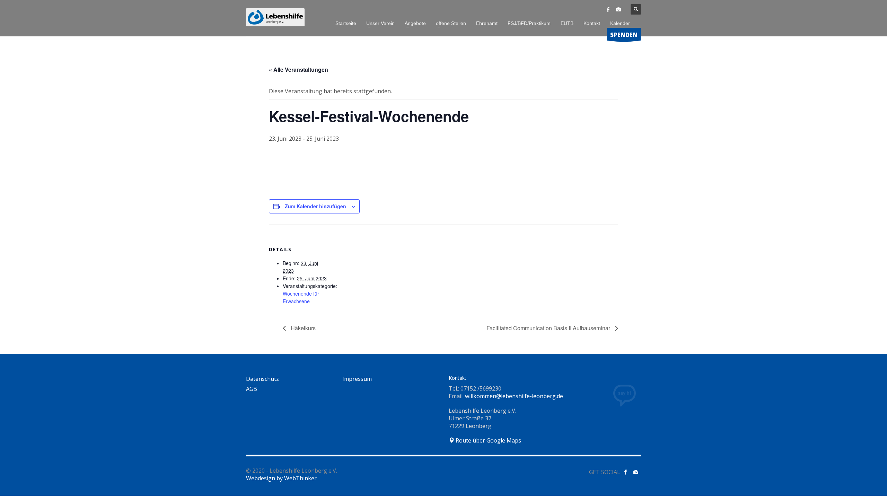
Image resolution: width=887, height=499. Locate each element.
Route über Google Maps (487, 440)
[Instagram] (618, 9)
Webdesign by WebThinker (281, 478)
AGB (251, 389)
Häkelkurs (302, 328)
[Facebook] (608, 9)
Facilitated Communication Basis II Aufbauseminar (549, 328)
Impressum (357, 379)
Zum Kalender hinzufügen (315, 206)
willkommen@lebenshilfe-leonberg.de (514, 396)
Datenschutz (262, 379)
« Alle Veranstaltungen (298, 69)
